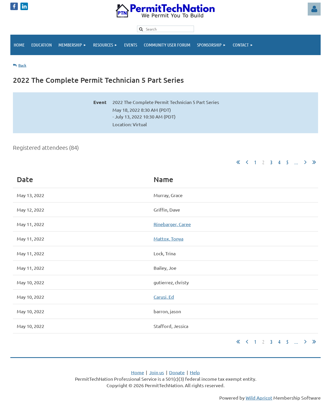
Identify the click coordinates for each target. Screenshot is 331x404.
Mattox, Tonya (168, 238)
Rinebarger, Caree (172, 224)
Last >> (314, 162)
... (296, 162)
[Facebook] (14, 6)
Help (195, 372)
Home (137, 372)
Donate (177, 372)
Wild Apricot (259, 397)
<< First (238, 162)
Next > (305, 162)
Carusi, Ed (164, 297)
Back (22, 65)
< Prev (247, 162)
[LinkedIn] (24, 6)
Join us (156, 372)
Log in (314, 9)
